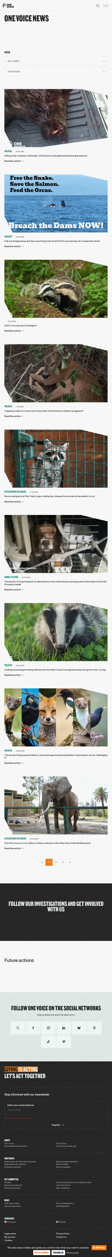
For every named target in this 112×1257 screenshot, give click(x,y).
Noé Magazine (63, 1217)
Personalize (58, 1252)
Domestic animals (12, 1178)
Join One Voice (63, 1196)
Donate (7, 1193)
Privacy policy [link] (72, 1253)
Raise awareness (12, 1199)
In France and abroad (66, 1157)
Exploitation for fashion (15, 1175)
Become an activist (13, 1196)
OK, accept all (99, 1247)
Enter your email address (20, 1105)
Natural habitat (63, 1178)
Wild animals (62, 1175)
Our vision (9, 1155)
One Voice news (11, 1214)
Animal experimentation (67, 1173)
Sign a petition (63, 1199)
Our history (61, 1155)
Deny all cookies (42, 1252)
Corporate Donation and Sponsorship (73, 1193)
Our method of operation (15, 1157)
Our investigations (65, 1214)
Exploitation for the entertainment (20, 1173)
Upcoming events (12, 1217)
